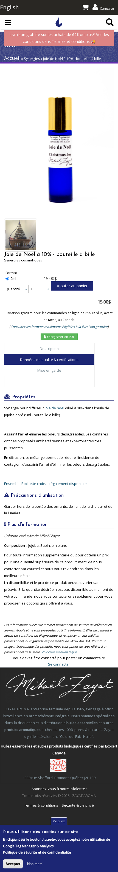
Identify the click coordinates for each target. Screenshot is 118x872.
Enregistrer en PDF (60, 337)
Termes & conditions (41, 805)
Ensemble (12, 483)
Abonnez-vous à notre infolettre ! (59, 788)
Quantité (12, 289)
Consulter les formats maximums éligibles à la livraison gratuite (59, 326)
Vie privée (59, 821)
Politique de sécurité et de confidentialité (37, 852)
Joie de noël (54, 407)
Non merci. (35, 864)
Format (11, 273)
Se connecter (59, 664)
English (9, 7)
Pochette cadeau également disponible (54, 483)
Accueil (12, 58)
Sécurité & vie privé (78, 805)
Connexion (107, 8)
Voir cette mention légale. (59, 652)
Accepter (12, 864)
